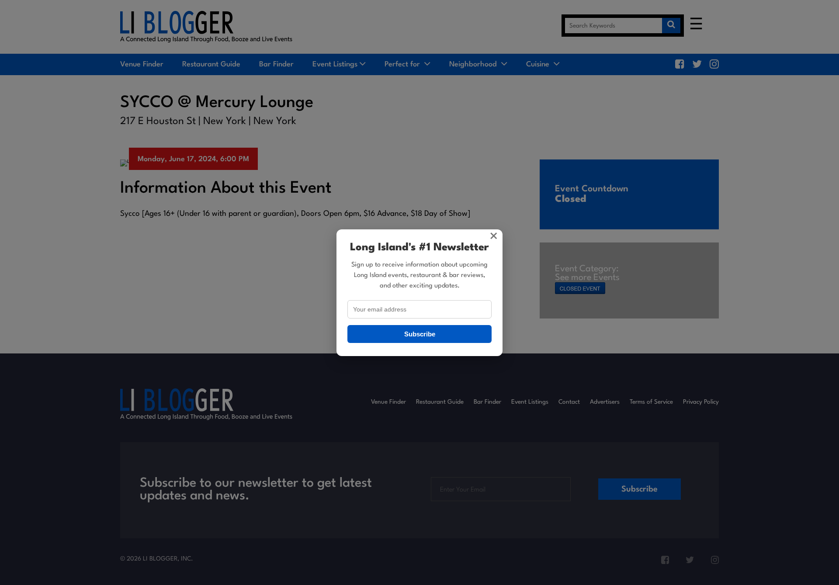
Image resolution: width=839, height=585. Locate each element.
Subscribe (419, 334)
